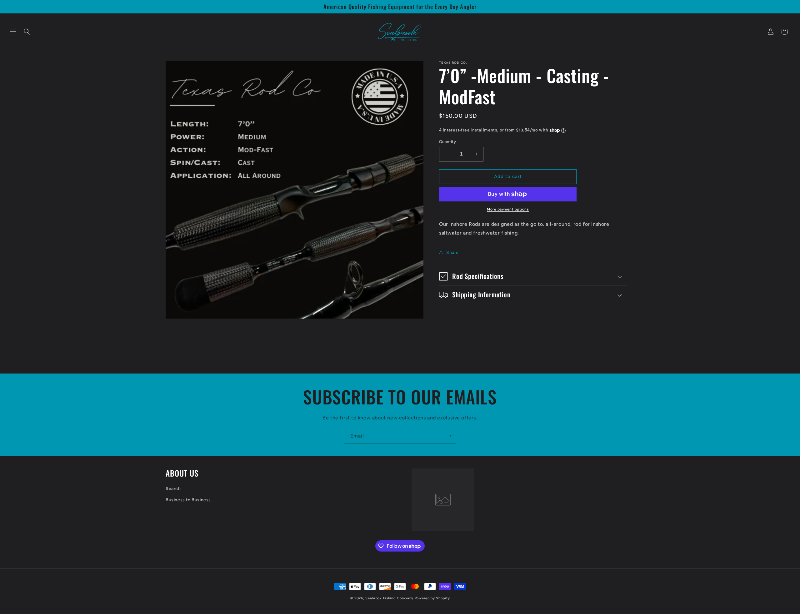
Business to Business (188, 500)
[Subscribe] (449, 436)
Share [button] (452, 252)
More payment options (508, 209)
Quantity (447, 141)
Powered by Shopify (432, 598)
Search (173, 489)
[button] (13, 31)
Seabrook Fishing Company (389, 598)
